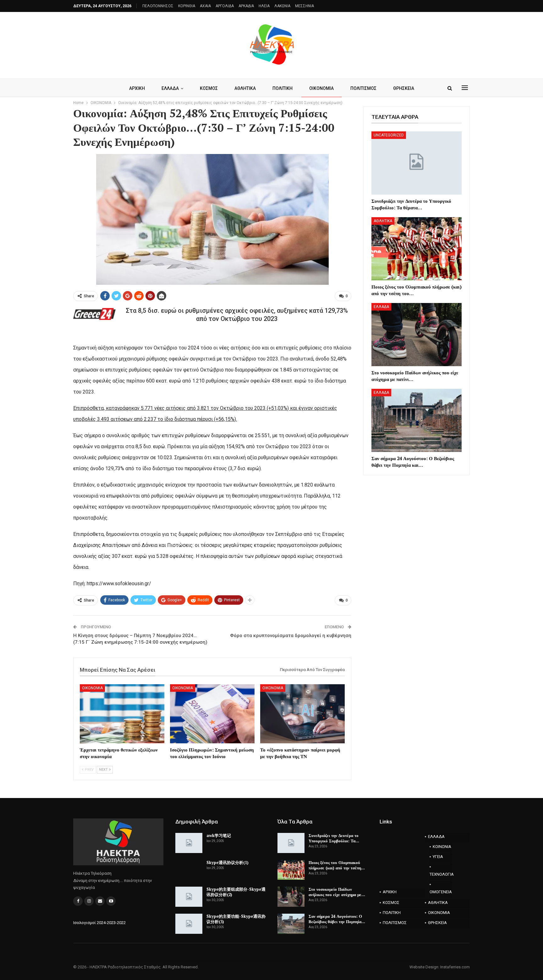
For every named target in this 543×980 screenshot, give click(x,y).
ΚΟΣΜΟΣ (209, 88)
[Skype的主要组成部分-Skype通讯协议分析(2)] (188, 897)
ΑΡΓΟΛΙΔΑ (225, 6)
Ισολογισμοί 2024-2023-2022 (99, 922)
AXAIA (205, 6)
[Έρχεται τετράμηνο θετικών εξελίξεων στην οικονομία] (122, 713)
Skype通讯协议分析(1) (227, 862)
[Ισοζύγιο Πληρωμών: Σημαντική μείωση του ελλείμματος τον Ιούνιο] (212, 713)
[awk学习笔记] (188, 843)
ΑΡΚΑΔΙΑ (246, 6)
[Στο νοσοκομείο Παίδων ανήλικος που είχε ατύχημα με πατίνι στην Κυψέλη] (416, 334)
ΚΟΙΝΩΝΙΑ (442, 846)
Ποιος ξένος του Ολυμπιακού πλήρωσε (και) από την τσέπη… (337, 865)
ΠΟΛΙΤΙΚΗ (282, 88)
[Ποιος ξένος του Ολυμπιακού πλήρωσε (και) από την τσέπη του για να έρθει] (416, 248)
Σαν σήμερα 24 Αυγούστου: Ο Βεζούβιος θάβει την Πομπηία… (337, 918)
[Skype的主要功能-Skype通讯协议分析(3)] (188, 924)
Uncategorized (389, 135)
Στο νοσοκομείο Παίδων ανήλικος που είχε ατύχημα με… (337, 891)
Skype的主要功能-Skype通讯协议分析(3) (236, 918)
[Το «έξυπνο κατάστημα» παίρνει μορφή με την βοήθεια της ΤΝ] (302, 713)
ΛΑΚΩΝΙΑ (282, 6)
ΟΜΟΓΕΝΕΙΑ (441, 891)
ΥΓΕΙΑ (438, 856)
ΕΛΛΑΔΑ (170, 88)
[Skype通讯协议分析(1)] (188, 870)
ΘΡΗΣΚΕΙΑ (403, 88)
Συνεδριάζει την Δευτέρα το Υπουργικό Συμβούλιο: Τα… (334, 838)
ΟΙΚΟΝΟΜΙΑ (321, 88)
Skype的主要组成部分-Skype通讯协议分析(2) (236, 891)
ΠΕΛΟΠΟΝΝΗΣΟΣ (157, 6)
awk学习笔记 (218, 835)
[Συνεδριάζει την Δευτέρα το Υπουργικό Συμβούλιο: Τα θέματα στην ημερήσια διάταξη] (416, 163)
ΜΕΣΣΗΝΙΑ (304, 6)
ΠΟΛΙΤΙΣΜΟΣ (363, 88)
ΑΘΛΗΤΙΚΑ (245, 88)
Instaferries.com (455, 967)
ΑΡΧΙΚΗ (137, 88)
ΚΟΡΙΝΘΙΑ (186, 6)
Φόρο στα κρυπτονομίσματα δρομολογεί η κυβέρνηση (290, 635)
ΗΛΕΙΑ (264, 6)
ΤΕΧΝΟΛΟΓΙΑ (441, 874)
